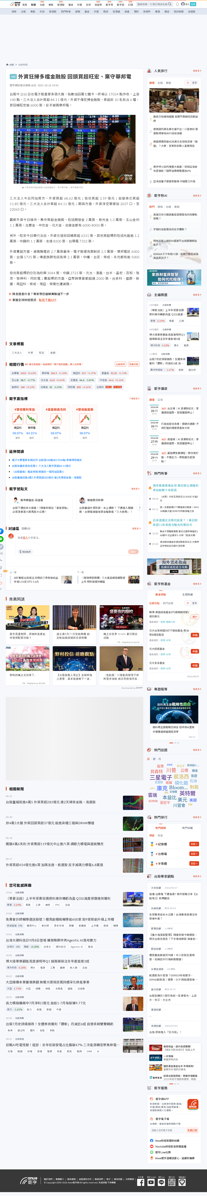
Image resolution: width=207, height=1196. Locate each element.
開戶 (195, 617)
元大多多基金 (157, 663)
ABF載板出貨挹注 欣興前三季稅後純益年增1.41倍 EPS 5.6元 (36, 579)
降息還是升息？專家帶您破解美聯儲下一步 (40, 294)
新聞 (33, 4)
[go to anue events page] (177, 4)
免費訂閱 (192, 1130)
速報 (77, 11)
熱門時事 (66, 11)
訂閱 (130, 4)
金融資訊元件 (85, 1179)
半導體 (162, 863)
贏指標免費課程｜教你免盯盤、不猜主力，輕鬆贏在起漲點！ (179, 457)
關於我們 (48, 1179)
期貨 (105, 11)
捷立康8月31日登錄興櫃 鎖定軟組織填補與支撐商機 (73, 635)
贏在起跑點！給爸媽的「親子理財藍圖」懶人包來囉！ (56, 364)
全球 (88, 4)
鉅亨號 (120, 4)
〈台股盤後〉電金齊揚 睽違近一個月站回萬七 (38, 472)
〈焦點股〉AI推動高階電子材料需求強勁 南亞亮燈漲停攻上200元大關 (121, 677)
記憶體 (162, 844)
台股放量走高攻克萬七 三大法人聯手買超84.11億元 (41, 466)
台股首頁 (120, 364)
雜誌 (166, 11)
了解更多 (133, 398)
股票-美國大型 (168, 621)
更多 (194, 82)
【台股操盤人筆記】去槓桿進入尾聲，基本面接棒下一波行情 (74, 677)
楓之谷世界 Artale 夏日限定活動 (121, 635)
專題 (157, 11)
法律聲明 (129, 1179)
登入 (187, 4)
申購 (195, 635)
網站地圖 (118, 1179)
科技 (42, 11)
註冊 (193, 4)
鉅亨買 (109, 4)
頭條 (14, 11)
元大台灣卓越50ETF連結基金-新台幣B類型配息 (169, 632)
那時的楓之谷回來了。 (23, 675)
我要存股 (133, 364)
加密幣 (98, 4)
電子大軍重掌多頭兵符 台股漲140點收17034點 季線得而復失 (47, 460)
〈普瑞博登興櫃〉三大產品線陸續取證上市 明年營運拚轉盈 (103, 579)
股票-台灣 (166, 640)
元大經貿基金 (157, 649)
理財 (136, 11)
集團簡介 (60, 1179)
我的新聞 (179, 11)
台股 (42, 4)
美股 (51, 4)
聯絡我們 (99, 1179)
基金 (70, 4)
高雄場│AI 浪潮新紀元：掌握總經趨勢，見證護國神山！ (180, 441)
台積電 (162, 854)
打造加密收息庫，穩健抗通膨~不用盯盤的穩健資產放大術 (180, 426)
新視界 (147, 11)
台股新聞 (23, 64)
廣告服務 (71, 1179)
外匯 (79, 4)
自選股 (191, 11)
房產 (127, 11)
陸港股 (61, 4)
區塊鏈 (116, 11)
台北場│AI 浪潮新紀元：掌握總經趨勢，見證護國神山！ (180, 410)
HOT (164, 408)
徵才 (108, 1179)
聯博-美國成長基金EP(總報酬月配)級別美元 (169, 614)
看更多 (134, 489)
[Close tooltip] (28, 583)
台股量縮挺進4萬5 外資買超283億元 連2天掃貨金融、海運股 (47, 477)
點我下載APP (48, 300)
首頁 (24, 4)
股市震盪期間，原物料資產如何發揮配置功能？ (27, 635)
